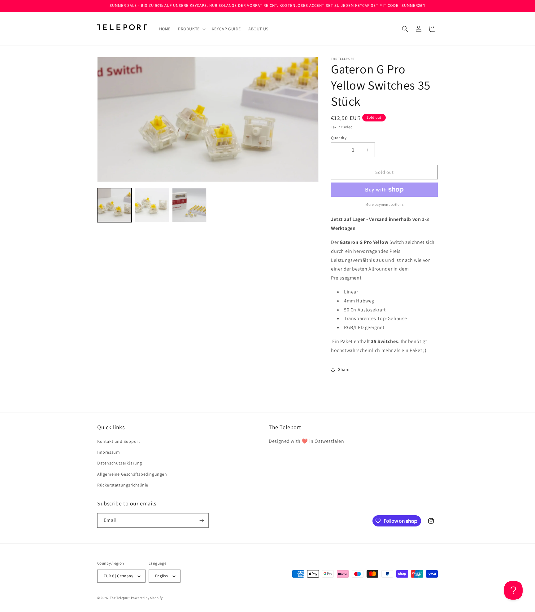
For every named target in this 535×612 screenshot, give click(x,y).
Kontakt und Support (118, 441)
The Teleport (120, 598)
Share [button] (344, 369)
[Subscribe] (201, 520)
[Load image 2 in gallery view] (152, 205)
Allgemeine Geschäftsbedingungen (132, 474)
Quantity (338, 137)
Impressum (108, 452)
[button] (191, 28)
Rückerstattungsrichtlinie (122, 485)
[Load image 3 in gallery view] (189, 205)
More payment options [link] (384, 204)
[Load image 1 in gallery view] (114, 205)
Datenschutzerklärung (119, 463)
